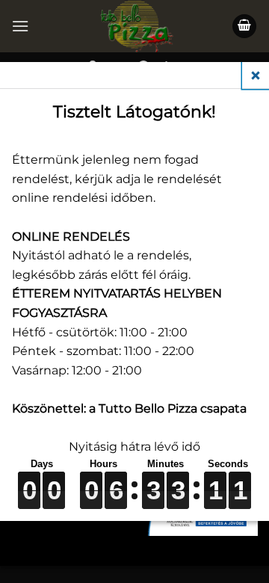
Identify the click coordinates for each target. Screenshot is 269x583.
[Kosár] (244, 26)
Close (255, 75)
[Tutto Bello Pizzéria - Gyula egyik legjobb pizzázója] (134, 26)
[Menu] (20, 25)
